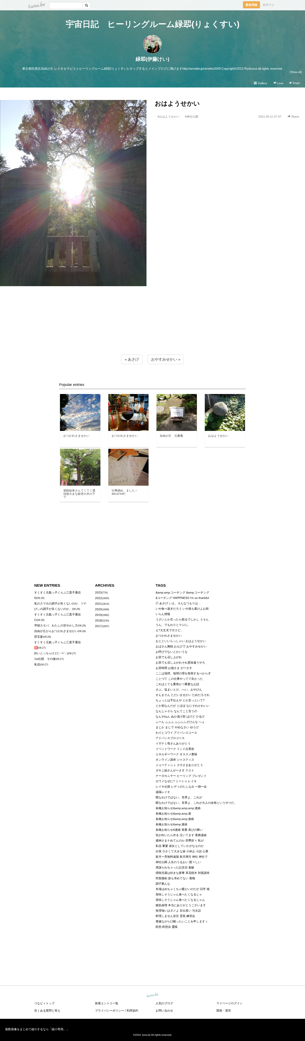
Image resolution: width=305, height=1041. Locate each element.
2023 (98, 592)
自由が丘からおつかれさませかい (56, 631)
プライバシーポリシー (109, 1010)
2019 (98, 615)
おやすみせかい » (165, 359)
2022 (98, 598)
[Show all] (296, 72)
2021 (98, 603)
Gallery (262, 83)
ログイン (268, 4)
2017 (98, 626)
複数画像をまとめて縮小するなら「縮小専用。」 (37, 1029)
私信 (37, 664)
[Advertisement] (152, 328)
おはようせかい (177, 103)
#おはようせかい (168, 116)
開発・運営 (223, 1010)
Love (279, 83)
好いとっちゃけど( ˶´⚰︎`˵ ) (51, 653)
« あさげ (132, 359)
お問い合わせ (164, 1010)
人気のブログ (164, 1003)
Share (296, 83)
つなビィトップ (44, 1003)
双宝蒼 (38, 636)
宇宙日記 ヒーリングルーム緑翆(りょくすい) (152, 24)
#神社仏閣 (191, 116)
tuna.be (152, 995)
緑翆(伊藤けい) (152, 59)
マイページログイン (229, 1003)
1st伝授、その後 (45, 658)
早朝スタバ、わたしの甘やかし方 (56, 625)
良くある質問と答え (47, 1010)
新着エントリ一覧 (106, 1003)
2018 (98, 620)
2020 (98, 609)
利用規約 (132, 1010)
